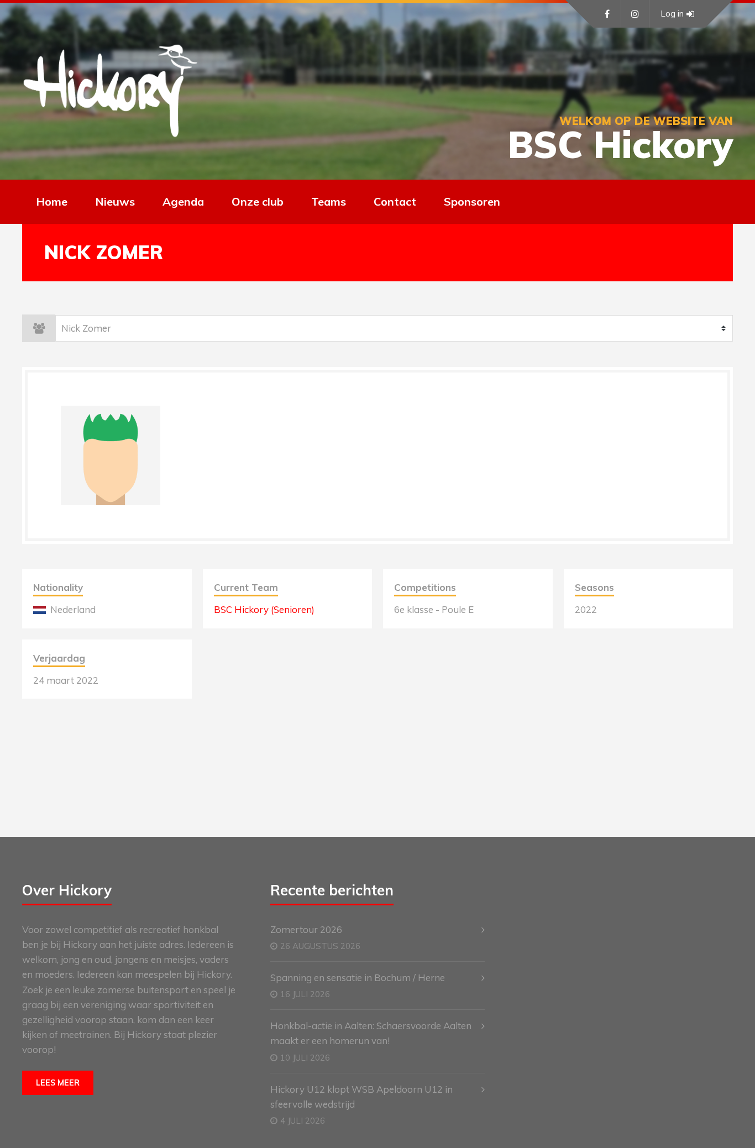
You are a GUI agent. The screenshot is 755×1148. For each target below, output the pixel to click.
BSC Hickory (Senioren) (264, 609)
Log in (672, 13)
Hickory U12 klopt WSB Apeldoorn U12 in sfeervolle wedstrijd (361, 1096)
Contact (395, 201)
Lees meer (58, 1083)
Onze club (258, 201)
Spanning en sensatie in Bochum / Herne (357, 977)
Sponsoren (472, 201)
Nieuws (115, 201)
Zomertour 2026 (306, 929)
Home (51, 201)
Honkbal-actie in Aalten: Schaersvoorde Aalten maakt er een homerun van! (370, 1033)
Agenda (183, 201)
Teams (328, 201)
